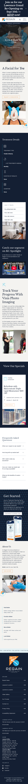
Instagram (6, 765)
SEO (14, 780)
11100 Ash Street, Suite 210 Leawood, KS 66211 (13, 722)
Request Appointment (14, 23)
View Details (9, 405)
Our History (7, 571)
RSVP (10, 14)
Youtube (6, 768)
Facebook (6, 770)
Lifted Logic (19, 780)
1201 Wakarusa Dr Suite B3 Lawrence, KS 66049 (14, 730)
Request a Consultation (11, 97)
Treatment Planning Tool (13, 513)
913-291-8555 (5, 724)
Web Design (8, 780)
